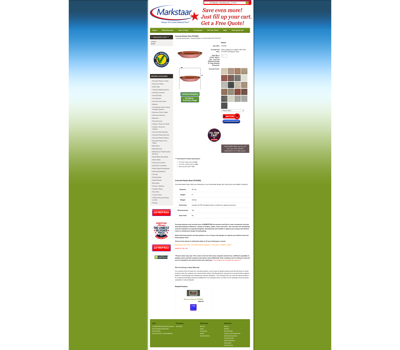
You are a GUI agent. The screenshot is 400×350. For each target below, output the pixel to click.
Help (225, 30)
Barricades (155, 183)
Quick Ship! (156, 87)
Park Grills (155, 192)
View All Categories (205, 335)
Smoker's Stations (158, 186)
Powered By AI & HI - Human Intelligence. (162, 333)
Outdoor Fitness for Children (158, 128)
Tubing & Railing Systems (160, 89)
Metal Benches (157, 149)
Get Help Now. (214, 2)
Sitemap (202, 333)
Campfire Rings (157, 189)
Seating (154, 203)
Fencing (155, 174)
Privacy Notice (227, 342)
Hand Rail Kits (157, 95)
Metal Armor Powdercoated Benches (161, 153)
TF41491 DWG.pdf (185, 162)
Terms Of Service (228, 345)
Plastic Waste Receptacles (161, 168)
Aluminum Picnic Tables (160, 112)
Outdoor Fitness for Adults (160, 124)
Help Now (226, 328)
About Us (226, 326)
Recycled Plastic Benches (160, 135)
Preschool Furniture (158, 162)
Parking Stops (156, 177)
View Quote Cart (224, 2)
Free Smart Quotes (229, 338)
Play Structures (157, 121)
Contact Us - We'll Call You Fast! (232, 333)
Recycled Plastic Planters (160, 138)
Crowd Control (157, 195)
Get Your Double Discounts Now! (160, 328)
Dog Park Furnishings (159, 165)
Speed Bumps (157, 180)
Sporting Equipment (158, 171)
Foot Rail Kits (156, 98)
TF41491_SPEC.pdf (185, 164)
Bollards (155, 104)
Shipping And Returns (229, 340)
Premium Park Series (159, 101)
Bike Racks (156, 146)
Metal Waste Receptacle (160, 157)
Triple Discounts (167, 30)
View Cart (202, 326)
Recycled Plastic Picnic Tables (159, 142)
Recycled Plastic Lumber (160, 81)
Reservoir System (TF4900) (193, 299)
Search (202, 328)
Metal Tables (156, 160)
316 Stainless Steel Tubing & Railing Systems (161, 108)
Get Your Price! (212, 30)
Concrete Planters (196, 38)
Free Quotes (197, 30)
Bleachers (155, 118)
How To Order (183, 30)
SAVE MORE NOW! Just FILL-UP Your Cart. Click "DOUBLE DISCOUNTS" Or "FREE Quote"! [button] (235, 149)
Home (154, 30)
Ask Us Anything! (228, 331)
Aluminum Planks (158, 84)
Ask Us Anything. (156, 331)
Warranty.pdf (183, 166)
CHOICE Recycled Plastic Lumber (160, 199)
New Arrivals (179, 326)
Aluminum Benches (158, 115)
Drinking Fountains (158, 92)
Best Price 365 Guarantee (230, 335)
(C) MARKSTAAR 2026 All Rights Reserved (163, 326)
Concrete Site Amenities (183, 38)
